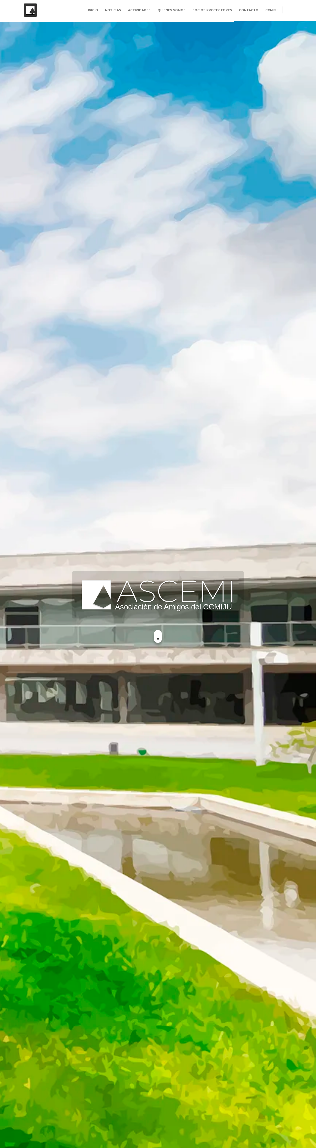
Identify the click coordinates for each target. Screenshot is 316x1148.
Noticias (113, 10)
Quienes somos (172, 10)
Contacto (248, 10)
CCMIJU (271, 10)
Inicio (93, 10)
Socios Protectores (212, 10)
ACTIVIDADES (139, 10)
